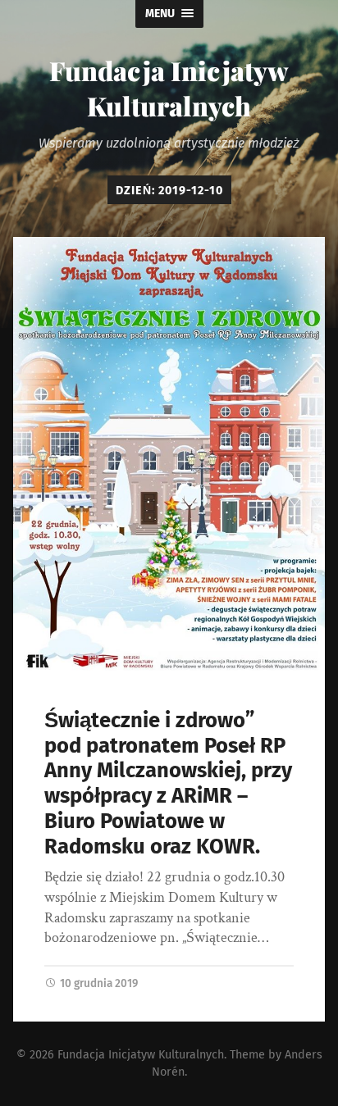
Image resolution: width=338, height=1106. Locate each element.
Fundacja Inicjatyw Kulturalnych (169, 87)
